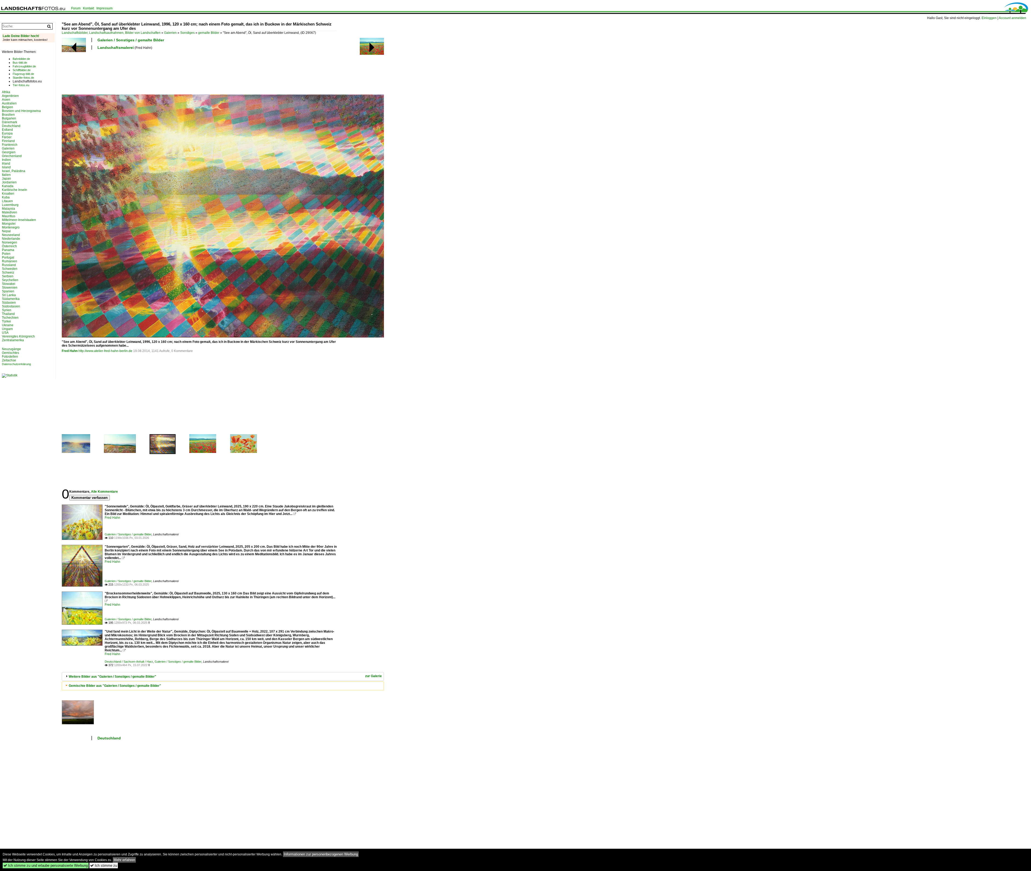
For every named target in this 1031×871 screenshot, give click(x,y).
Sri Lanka (9, 295)
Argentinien (10, 96)
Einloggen (989, 18)
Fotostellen (10, 356)
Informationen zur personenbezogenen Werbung (321, 854)
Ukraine (7, 325)
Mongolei (9, 224)
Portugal (8, 257)
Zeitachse (9, 360)
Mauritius (8, 216)
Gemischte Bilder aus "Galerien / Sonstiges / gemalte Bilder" (115, 686)
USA (5, 333)
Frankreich (9, 145)
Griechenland (12, 156)
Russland (9, 265)
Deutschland (109, 738)
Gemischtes (10, 353)
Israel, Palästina (13, 171)
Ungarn (7, 329)
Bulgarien (9, 118)
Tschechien (10, 318)
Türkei (6, 321)
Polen (6, 254)
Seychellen (10, 280)
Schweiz (8, 272)
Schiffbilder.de (22, 70)
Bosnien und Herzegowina (21, 111)
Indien (6, 160)
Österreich (9, 246)
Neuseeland (11, 235)
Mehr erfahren (124, 860)
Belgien (7, 107)
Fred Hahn (70, 351)
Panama (8, 250)
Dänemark (9, 122)
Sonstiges (187, 33)
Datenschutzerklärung (16, 364)
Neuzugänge (11, 349)
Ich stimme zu (103, 865)
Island (6, 167)
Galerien (170, 33)
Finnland (8, 141)
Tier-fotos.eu (21, 85)
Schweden (9, 269)
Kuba (6, 197)
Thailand (8, 314)
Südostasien (11, 306)
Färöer (7, 137)
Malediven (9, 212)
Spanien (8, 291)
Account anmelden (1012, 18)
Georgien (9, 152)
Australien (9, 103)
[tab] (223, 676)
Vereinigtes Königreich (18, 336)
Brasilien (8, 115)
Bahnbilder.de (21, 58)
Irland (6, 163)
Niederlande (11, 239)
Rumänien (9, 261)
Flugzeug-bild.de (23, 73)
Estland (7, 130)
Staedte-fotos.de (23, 77)
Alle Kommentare (104, 491)
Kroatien (8, 193)
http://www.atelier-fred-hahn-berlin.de (105, 351)
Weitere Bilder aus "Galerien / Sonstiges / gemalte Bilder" (112, 676)
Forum (76, 8)
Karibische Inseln (14, 190)
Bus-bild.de (20, 62)
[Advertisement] (159, 71)
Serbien (7, 276)
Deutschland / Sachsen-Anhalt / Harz (129, 661)
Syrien (6, 310)
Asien (6, 99)
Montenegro (11, 227)
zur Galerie (373, 676)
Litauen (7, 201)
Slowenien (9, 287)
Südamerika (11, 299)
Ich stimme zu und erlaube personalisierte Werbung (45, 865)
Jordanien (9, 182)
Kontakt (88, 8)
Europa (7, 133)
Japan (6, 178)
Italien (6, 175)
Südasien (9, 302)
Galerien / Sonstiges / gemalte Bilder (130, 40)
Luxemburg (10, 205)
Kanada (7, 186)
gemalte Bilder (208, 33)
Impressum (104, 8)
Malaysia (8, 209)
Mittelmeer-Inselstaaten (19, 220)
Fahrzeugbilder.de (24, 66)
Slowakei (8, 284)
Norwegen (9, 242)
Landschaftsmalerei (115, 47)
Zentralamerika (13, 340)
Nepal (6, 231)
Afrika (6, 92)
